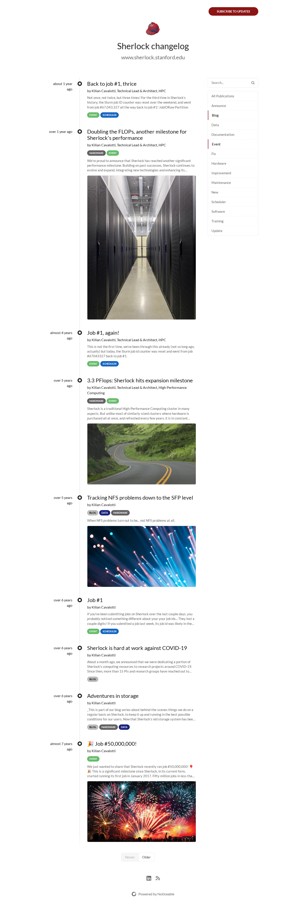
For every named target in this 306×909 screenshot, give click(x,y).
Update (216, 231)
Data (215, 125)
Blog (215, 115)
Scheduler (218, 202)
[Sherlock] (153, 29)
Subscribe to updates (233, 11)
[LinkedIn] (151, 878)
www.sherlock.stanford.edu (153, 57)
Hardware (218, 163)
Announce (218, 106)
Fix (213, 154)
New (214, 192)
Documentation (222, 134)
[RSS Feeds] (158, 878)
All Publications (222, 96)
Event (216, 144)
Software (218, 211)
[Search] (253, 82)
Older (146, 857)
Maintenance (221, 183)
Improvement (221, 173)
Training (217, 221)
